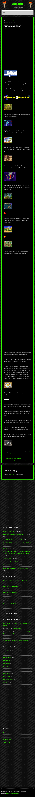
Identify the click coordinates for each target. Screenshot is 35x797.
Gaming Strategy (7, 666)
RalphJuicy (6, 637)
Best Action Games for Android (10, 565)
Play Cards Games (16, 628)
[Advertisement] (17, 50)
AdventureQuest (7, 558)
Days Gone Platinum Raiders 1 (10, 598)
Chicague (17, 3)
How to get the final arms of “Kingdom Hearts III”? (15, 580)
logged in (12, 474)
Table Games (6, 683)
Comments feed (7, 739)
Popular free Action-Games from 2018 (13, 458)
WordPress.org (6, 742)
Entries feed (6, 736)
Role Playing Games (8, 679)
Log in (4, 733)
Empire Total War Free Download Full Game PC (14, 534)
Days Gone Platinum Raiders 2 (10, 592)
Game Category (7, 660)
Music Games (20, 452)
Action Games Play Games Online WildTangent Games (18, 460)
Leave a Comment (9, 20)
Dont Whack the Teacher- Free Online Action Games (15, 568)
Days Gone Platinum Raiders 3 (10, 586)
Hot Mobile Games (7, 670)
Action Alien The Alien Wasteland (11, 561)
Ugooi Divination (7, 623)
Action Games (13, 452)
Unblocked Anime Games (9, 531)
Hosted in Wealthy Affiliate (12, 793)
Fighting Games (7, 657)
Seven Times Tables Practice (10, 603)
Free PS (5, 548)
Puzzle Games (6, 676)
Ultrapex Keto (6, 640)
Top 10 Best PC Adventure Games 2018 (12, 539)
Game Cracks (6, 663)
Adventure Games (7, 654)
